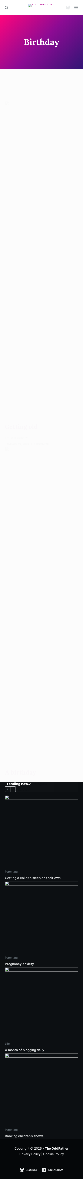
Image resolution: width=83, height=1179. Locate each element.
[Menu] (76, 7)
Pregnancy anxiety (19, 964)
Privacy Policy (29, 1154)
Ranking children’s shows (24, 1136)
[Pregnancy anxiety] (41, 918)
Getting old (21, 427)
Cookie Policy (53, 1154)
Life (7, 1043)
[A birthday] (41, 608)
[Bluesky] (68, 7)
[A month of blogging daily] (41, 1004)
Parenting (11, 871)
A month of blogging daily (24, 1050)
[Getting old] (41, 262)
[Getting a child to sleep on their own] (41, 832)
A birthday (20, 772)
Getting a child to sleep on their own (33, 878)
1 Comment (42, 444)
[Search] (6, 7)
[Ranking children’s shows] (41, 1090)
